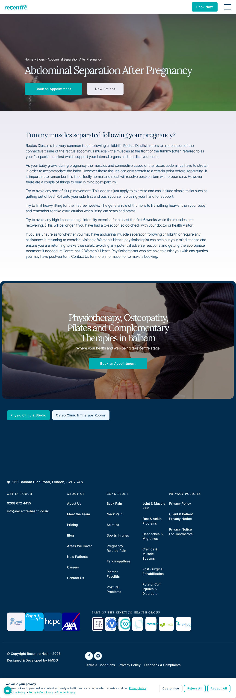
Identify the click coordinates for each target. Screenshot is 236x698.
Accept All (219, 688)
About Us (74, 503)
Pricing (72, 525)
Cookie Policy (16, 692)
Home (29, 59)
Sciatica (113, 525)
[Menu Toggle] (227, 6)
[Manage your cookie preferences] (8, 690)
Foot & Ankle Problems (152, 521)
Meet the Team (78, 514)
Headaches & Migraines (152, 536)
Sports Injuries (118, 535)
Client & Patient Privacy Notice (181, 516)
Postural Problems (114, 589)
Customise (170, 688)
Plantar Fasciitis (113, 574)
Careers (73, 567)
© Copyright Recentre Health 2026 (34, 654)
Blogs (40, 59)
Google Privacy (65, 692)
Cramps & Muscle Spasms (149, 553)
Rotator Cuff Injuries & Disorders (151, 588)
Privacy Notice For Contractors (181, 531)
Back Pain (114, 503)
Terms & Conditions (41, 692)
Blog (70, 535)
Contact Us (75, 578)
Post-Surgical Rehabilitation (153, 571)
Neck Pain (114, 514)
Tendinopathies (118, 561)
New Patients (77, 556)
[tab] (28, 415)
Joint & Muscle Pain (153, 505)
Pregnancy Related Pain (116, 548)
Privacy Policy (180, 503)
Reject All (194, 688)
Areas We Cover (79, 546)
